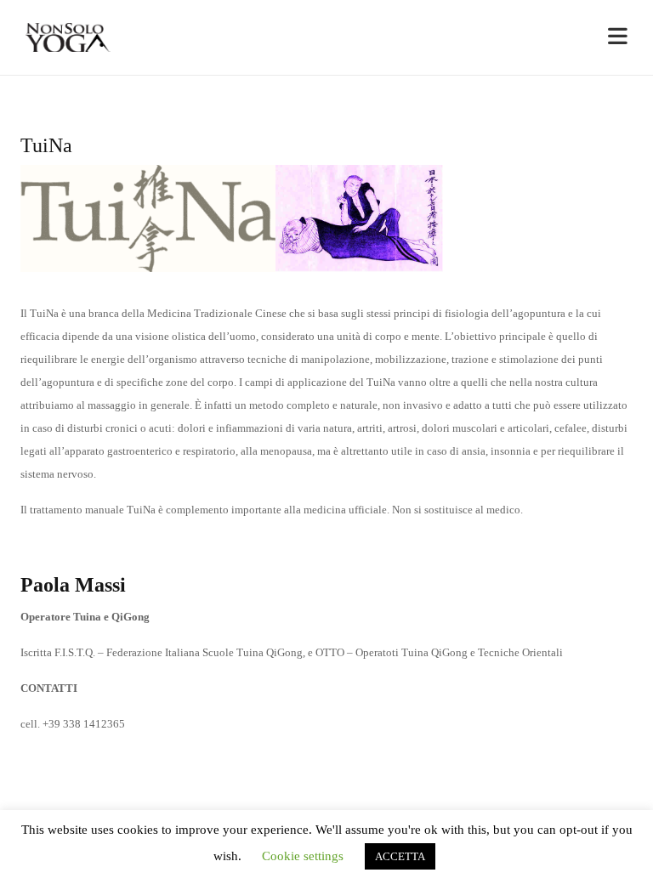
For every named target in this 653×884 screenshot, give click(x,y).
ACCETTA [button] (400, 856)
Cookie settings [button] (303, 856)
